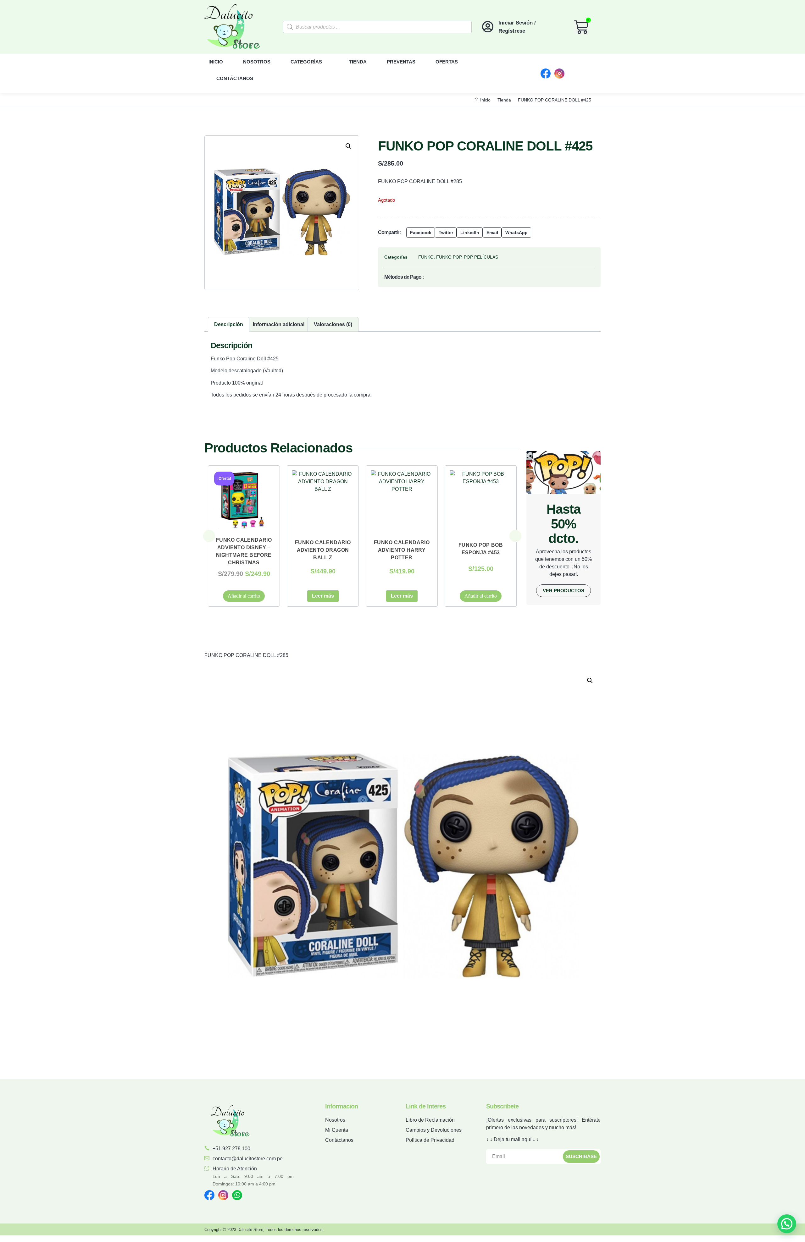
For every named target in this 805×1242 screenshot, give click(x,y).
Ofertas (447, 61)
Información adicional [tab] (278, 324)
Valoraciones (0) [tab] (333, 324)
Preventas (401, 61)
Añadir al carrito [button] (402, 596)
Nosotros (256, 61)
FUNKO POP (448, 257)
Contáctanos (234, 78)
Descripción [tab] (228, 324)
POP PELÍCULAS (481, 257)
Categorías (306, 61)
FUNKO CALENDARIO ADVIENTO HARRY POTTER (323, 550)
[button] (348, 146)
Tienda (358, 61)
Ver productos (563, 590)
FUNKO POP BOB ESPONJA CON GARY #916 (480, 550)
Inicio (215, 61)
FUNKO (426, 257)
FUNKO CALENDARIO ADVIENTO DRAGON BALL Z (244, 550)
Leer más (244, 596)
